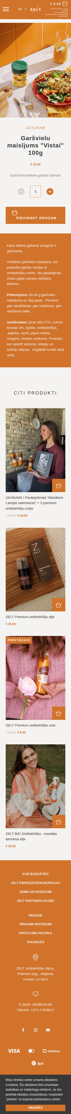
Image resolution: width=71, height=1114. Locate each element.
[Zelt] (35, 9)
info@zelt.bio (42, 1004)
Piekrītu (35, 1107)
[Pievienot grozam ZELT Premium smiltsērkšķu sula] (58, 713)
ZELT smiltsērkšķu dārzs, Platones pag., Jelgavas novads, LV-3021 (35, 974)
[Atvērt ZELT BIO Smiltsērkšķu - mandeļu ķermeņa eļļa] (35, 786)
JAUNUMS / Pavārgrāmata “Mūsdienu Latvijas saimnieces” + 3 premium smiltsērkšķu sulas (34, 503)
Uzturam (35, 128)
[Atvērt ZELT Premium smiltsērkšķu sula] (35, 678)
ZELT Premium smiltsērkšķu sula (30, 725)
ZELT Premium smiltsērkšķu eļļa (30, 617)
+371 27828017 (43, 1010)
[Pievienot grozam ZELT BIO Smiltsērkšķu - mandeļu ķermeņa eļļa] (58, 821)
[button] (22, 9)
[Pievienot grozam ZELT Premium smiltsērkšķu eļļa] (58, 604)
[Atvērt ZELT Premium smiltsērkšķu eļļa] (35, 569)
